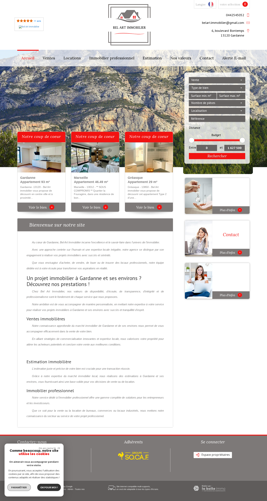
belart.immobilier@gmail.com (223, 22)
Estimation (152, 58)
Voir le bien (41, 207)
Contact (207, 58)
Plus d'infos (230, 210)
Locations (72, 58)
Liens (63, 489)
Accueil (27, 58)
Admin (70, 489)
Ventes (49, 58)
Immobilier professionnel (111, 58)
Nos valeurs (180, 58)
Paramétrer (19, 487)
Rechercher (217, 156)
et (221, 148)
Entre (192, 148)
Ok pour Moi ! (49, 487)
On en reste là (47, 448)
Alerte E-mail (234, 58)
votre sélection (230, 4)
